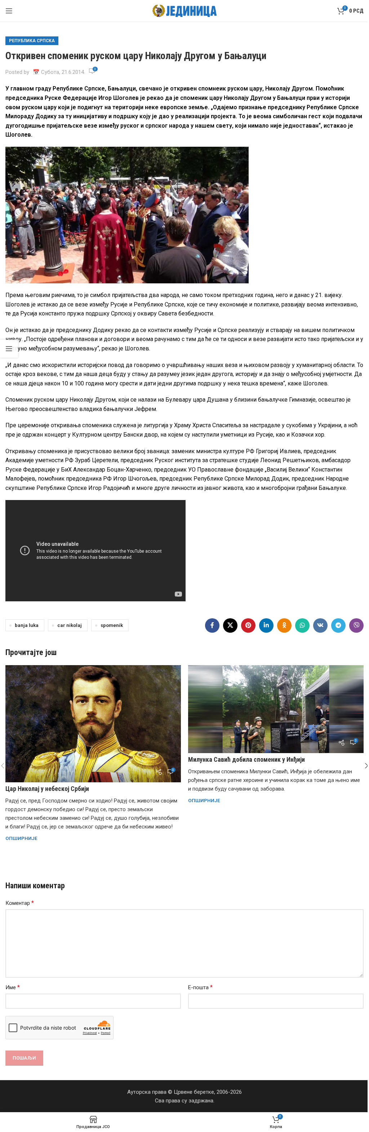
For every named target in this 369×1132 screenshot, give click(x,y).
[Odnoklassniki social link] (284, 625)
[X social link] (230, 625)
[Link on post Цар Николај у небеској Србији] (93, 723)
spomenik (112, 625)
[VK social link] (320, 625)
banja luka (27, 625)
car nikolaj (69, 625)
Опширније (21, 838)
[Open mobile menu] (9, 11)
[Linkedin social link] (266, 625)
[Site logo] (184, 10)
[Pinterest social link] (248, 625)
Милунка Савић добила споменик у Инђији (246, 759)
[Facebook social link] (212, 625)
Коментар (19, 902)
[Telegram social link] (338, 625)
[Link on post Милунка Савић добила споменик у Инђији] (276, 709)
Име (12, 987)
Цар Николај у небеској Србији (47, 788)
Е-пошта (200, 987)
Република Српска (32, 40)
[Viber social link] (356, 625)
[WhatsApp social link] (302, 625)
